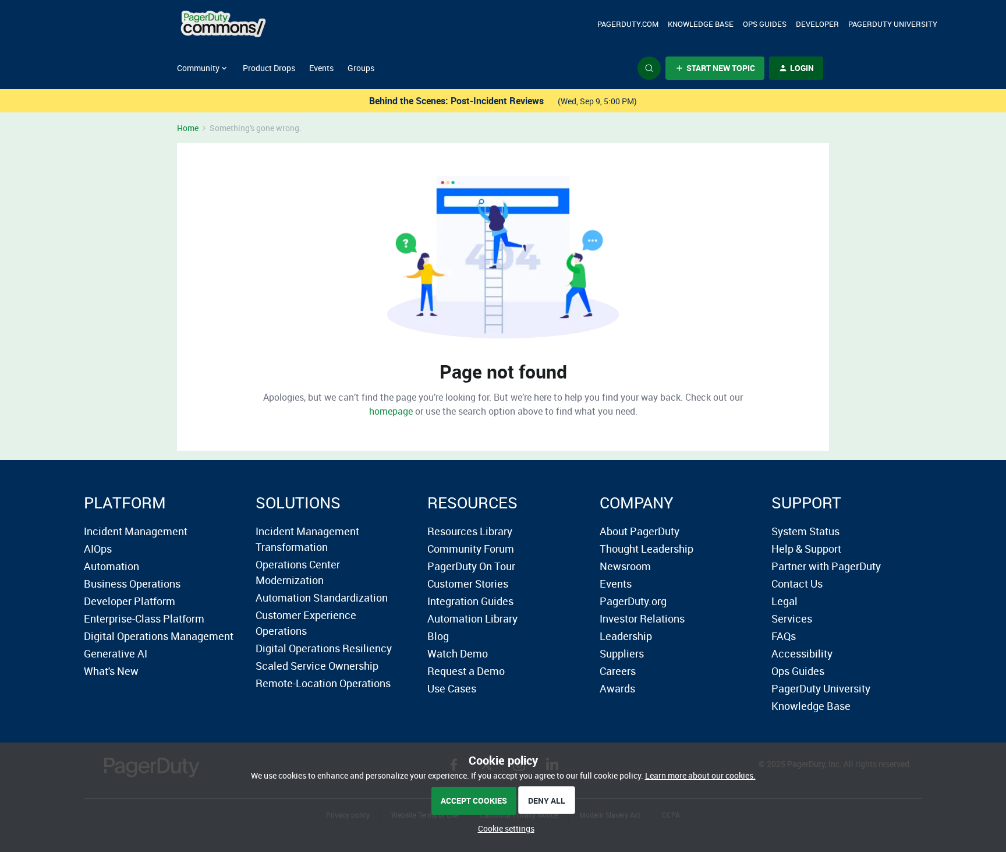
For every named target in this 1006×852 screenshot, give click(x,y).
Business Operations (132, 584)
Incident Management (135, 531)
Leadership (626, 636)
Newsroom (625, 566)
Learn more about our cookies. (700, 775)
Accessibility (802, 653)
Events (321, 67)
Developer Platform (129, 601)
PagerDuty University (892, 24)
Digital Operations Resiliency (324, 648)
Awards (617, 688)
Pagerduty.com (627, 24)
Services (791, 618)
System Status (805, 531)
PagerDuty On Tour (471, 566)
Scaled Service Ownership (317, 666)
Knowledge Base (701, 24)
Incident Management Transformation (307, 539)
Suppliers (622, 653)
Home (188, 127)
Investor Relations (642, 618)
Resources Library (469, 531)
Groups (361, 67)
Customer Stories (467, 584)
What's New (111, 671)
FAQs (783, 636)
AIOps (98, 549)
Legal (784, 601)
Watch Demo (457, 653)
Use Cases (451, 688)
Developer (817, 24)
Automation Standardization (322, 597)
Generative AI (115, 653)
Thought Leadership (646, 549)
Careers (618, 671)
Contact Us (797, 584)
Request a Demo (466, 671)
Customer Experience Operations (306, 623)
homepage (391, 411)
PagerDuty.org (633, 601)
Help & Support (806, 549)
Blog (438, 636)
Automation (111, 566)
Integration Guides (470, 601)
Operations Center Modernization (298, 572)
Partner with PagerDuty (826, 566)
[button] (714, 68)
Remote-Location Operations (323, 683)
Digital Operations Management (158, 636)
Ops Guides (797, 671)
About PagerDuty (639, 531)
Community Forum (470, 549)
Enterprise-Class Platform (144, 618)
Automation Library (472, 618)
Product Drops (269, 67)
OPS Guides (765, 24)
